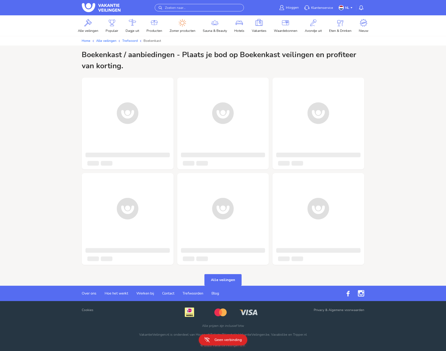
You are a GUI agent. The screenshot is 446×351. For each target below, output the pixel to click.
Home (86, 41)
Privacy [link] (319, 310)
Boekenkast (152, 41)
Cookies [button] (87, 310)
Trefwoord (130, 41)
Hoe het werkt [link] (116, 293)
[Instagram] (357, 293)
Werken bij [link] (145, 293)
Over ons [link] (89, 293)
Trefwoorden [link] (193, 293)
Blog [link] (215, 293)
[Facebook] (344, 293)
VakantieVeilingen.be (253, 334)
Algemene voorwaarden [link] (346, 310)
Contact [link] (168, 293)
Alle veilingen (106, 41)
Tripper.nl (300, 334)
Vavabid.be (279, 334)
